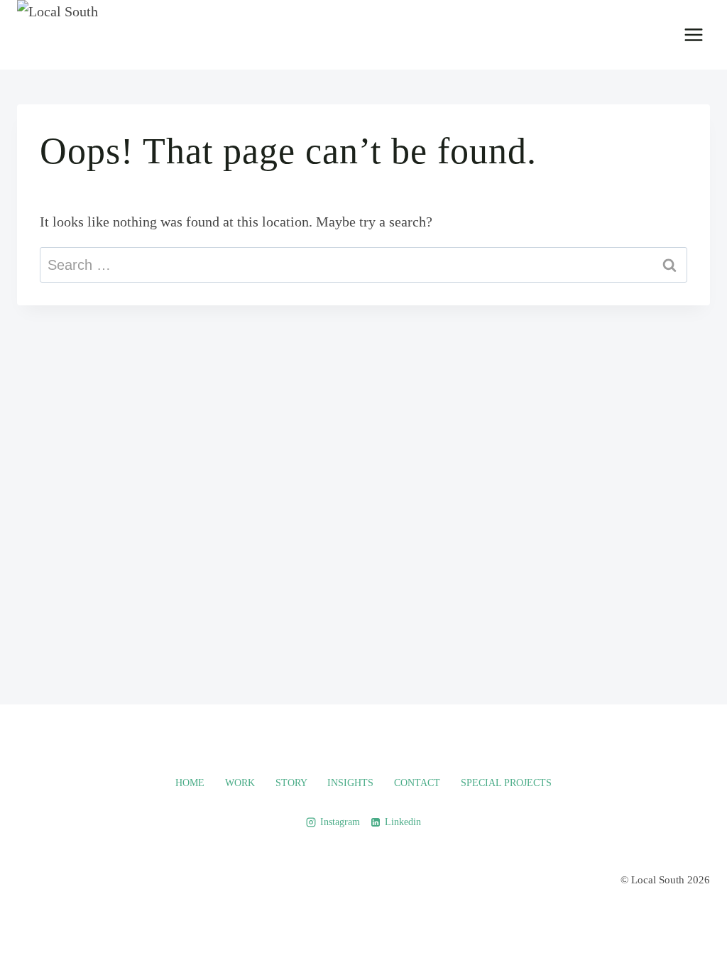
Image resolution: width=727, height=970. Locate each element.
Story (291, 783)
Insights (350, 783)
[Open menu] (693, 34)
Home (189, 783)
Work (240, 783)
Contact (417, 783)
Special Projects (506, 783)
